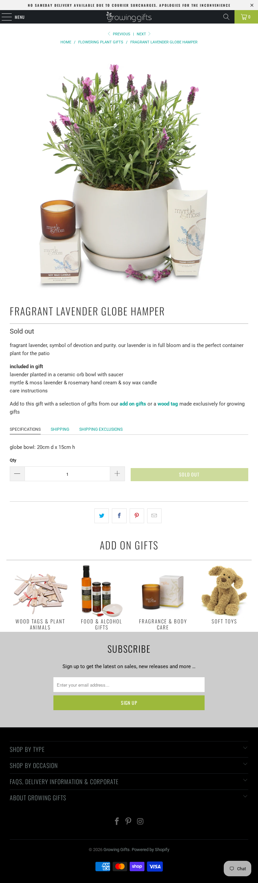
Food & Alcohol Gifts (102, 597)
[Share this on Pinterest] (137, 515)
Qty (13, 460)
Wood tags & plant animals (40, 597)
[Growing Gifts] (129, 17)
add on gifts (133, 404)
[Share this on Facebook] (119, 515)
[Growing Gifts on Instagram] (140, 822)
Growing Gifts (116, 849)
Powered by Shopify (150, 849)
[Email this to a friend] (154, 515)
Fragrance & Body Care (163, 597)
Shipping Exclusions (101, 429)
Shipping (60, 429)
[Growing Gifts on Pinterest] (129, 822)
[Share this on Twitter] (101, 515)
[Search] (226, 17)
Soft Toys (224, 594)
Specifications (25, 429)
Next (142, 34)
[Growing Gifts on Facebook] (117, 822)
